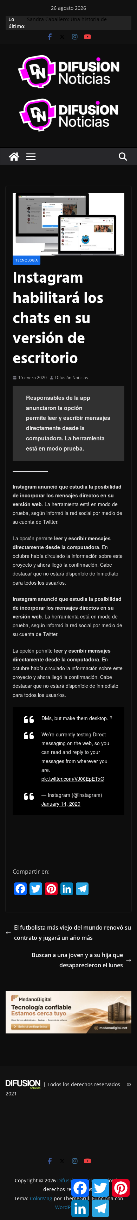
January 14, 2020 (60, 803)
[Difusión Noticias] (14, 156)
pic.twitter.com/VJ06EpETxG (72, 778)
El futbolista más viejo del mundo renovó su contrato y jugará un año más (72, 933)
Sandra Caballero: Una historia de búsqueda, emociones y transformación (73, 23)
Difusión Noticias (71, 378)
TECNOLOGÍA (26, 260)
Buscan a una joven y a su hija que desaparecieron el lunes (77, 960)
